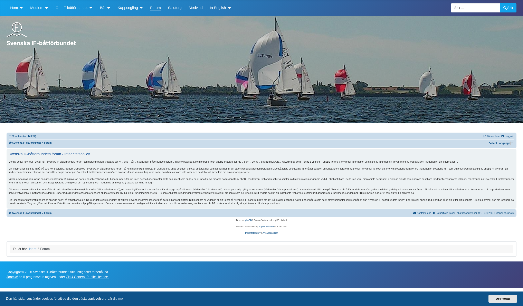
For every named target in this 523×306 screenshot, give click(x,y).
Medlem (36, 8)
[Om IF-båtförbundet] (90, 7)
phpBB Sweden (266, 226)
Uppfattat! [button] (503, 298)
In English (218, 8)
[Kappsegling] (140, 7)
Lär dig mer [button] (115, 298)
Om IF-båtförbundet (72, 8)
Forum (155, 8)
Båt (102, 8)
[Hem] (20, 7)
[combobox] (475, 7)
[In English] (228, 7)
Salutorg (175, 8)
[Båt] (108, 7)
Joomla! (12, 277)
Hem (14, 8)
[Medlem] (45, 7)
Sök (510, 8)
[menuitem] (32, 136)
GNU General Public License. (87, 277)
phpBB (248, 220)
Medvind (196, 8)
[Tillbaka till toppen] (516, 298)
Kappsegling (128, 8)
